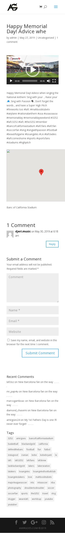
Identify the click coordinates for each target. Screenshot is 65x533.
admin (13, 37)
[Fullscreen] (54, 81)
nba (53, 482)
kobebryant (46, 455)
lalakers (12, 471)
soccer (51, 487)
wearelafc (23, 499)
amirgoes (21, 438)
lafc (9, 460)
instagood (13, 455)
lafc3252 (19, 460)
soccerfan (13, 493)
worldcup (36, 499)
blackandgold (28, 443)
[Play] (11, 81)
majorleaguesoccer (17, 482)
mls (32, 482)
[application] (33, 70)
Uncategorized (46, 37)
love (30, 477)
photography (14, 487)
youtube (49, 499)
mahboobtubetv (44, 477)
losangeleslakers (16, 477)
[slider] (29, 81)
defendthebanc (15, 449)
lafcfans (30, 460)
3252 (10, 438)
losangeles (24, 471)
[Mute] (48, 81)
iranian (24, 455)
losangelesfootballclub (44, 471)
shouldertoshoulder (34, 487)
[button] (33, 70)
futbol (47, 449)
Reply (52, 244)
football (30, 449)
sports (24, 493)
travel (45, 493)
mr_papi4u (12, 391)
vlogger (11, 499)
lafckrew (42, 460)
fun (39, 449)
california (43, 443)
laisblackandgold (16, 465)
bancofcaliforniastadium (41, 438)
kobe (34, 455)
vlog (53, 493)
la (56, 455)
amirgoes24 (13, 419)
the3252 (35, 493)
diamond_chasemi (17, 410)
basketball (13, 443)
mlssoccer (42, 482)
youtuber (12, 504)
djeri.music (23, 231)
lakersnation (44, 465)
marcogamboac (15, 400)
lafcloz (10, 382)
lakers (31, 465)
